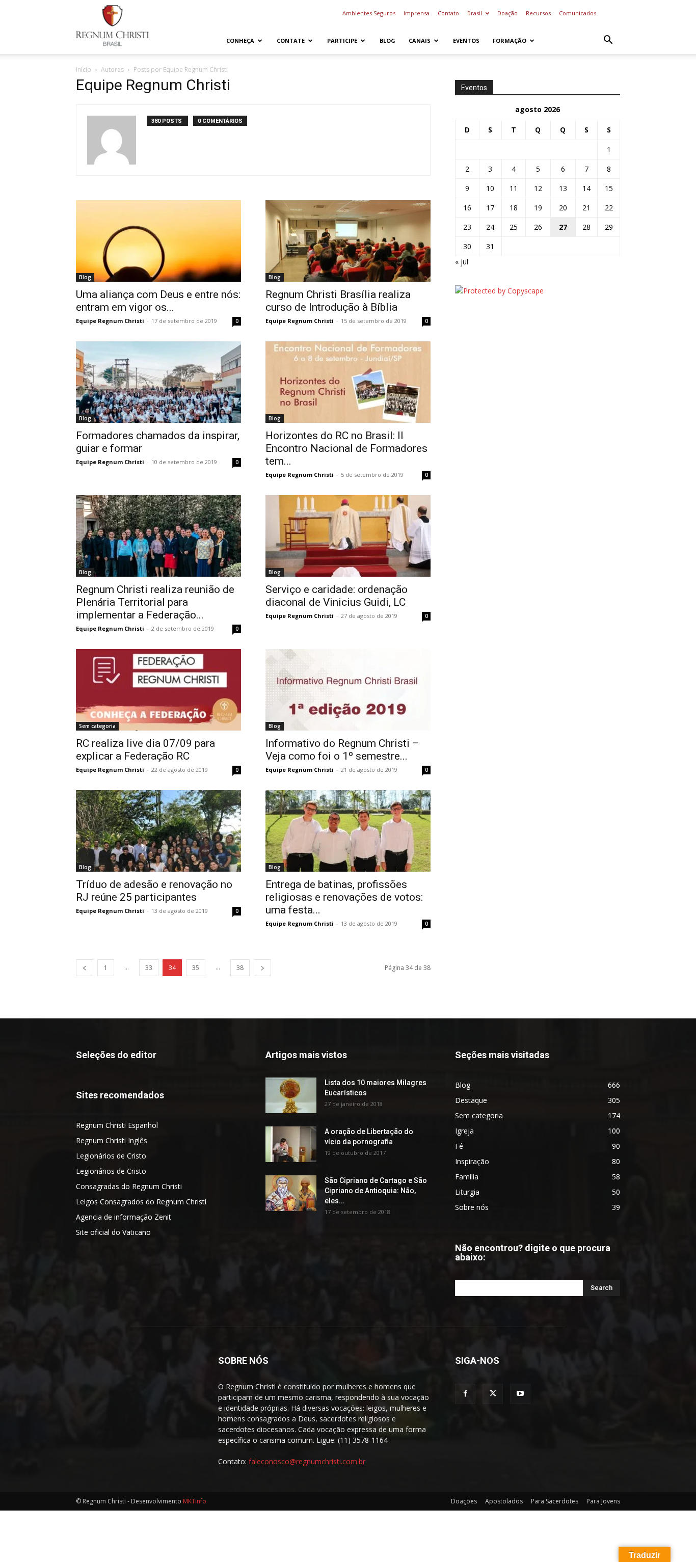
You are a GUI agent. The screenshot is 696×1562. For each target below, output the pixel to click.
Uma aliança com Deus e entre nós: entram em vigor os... (158, 300)
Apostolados (504, 1501)
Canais (420, 40)
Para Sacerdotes (554, 1501)
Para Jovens (603, 1501)
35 (195, 967)
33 (148, 967)
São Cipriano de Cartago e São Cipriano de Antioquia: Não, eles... (376, 1190)
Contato (448, 13)
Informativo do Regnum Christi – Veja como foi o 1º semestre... (342, 749)
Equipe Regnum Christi (110, 321)
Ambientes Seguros (368, 13)
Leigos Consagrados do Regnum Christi (141, 1201)
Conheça (240, 40)
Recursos (538, 13)
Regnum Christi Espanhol (117, 1125)
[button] (608, 41)
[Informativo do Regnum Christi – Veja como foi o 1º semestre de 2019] (348, 690)
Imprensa (417, 13)
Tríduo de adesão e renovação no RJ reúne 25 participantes (154, 890)
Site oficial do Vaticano (113, 1232)
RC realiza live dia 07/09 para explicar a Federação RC (145, 749)
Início (83, 69)
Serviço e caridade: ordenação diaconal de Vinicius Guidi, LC (336, 595)
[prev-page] (84, 967)
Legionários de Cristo (111, 1156)
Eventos (466, 40)
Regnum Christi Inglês (111, 1140)
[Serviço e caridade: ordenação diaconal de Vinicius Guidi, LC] (348, 536)
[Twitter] (493, 1394)
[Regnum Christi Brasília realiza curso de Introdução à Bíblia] (348, 241)
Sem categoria (97, 726)
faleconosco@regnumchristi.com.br (307, 1461)
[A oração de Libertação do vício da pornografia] (290, 1144)
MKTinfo (194, 1501)
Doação (507, 13)
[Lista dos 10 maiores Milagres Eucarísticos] (290, 1095)
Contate (291, 40)
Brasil (474, 13)
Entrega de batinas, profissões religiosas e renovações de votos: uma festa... (344, 897)
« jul (461, 261)
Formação (509, 40)
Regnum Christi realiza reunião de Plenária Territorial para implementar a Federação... (155, 602)
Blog (387, 40)
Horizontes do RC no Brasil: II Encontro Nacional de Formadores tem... (346, 448)
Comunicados (577, 13)
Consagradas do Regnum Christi (129, 1186)
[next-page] (262, 967)
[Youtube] (520, 1394)
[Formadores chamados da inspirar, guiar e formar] (158, 382)
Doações (464, 1501)
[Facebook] (465, 1394)
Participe (342, 40)
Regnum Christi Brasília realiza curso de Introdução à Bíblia (338, 300)
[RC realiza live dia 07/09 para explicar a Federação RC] (158, 690)
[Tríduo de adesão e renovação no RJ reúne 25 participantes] (158, 831)
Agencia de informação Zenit (123, 1217)
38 (240, 967)
